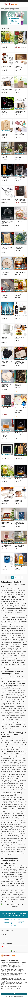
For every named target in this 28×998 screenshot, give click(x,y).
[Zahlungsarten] (14, 923)
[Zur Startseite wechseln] (10, 4)
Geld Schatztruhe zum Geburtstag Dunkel (6, 90)
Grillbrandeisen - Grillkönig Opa (5, 501)
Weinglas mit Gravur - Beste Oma (6, 546)
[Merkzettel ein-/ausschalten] (11, 41)
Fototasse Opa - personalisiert (19, 501)
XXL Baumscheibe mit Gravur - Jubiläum (6, 271)
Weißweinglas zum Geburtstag (6, 156)
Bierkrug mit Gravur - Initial (20, 567)
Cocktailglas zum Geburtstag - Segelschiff (19, 294)
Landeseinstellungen (6, 943)
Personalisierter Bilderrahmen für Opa (6, 523)
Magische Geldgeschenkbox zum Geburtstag (20, 68)
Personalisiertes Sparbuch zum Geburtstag (5, 134)
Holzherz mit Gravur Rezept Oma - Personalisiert (6, 385)
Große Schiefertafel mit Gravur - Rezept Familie (21, 200)
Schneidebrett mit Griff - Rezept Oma (20, 457)
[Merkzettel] (22, 4)
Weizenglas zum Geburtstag (5, 178)
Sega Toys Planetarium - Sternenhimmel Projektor (7, 222)
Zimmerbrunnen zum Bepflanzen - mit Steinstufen (20, 247)
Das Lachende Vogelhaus (18, 45)
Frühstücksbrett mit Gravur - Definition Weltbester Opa (20, 362)
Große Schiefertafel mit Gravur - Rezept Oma (7, 408)
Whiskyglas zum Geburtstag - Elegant (20, 433)
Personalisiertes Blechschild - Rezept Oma (20, 523)
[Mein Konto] (25, 4)
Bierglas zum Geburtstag (4, 45)
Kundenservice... (19, 915)
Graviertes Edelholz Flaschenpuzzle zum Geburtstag (6, 68)
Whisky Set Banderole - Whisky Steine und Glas (20, 271)
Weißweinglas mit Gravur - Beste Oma (19, 546)
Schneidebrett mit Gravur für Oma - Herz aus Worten (6, 247)
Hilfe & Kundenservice (7, 930)
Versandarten (4, 939)
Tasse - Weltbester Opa (7, 567)
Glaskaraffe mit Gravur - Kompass (6, 316)
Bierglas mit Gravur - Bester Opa (6, 479)
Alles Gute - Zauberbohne (18, 90)
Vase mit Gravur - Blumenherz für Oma (20, 156)
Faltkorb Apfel (18, 221)
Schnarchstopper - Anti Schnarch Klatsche (20, 133)
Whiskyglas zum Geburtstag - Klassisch (20, 479)
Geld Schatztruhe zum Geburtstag (20, 112)
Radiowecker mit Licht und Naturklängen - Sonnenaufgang (20, 409)
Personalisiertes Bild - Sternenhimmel (6, 457)
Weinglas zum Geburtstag (4, 112)
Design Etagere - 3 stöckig (19, 338)
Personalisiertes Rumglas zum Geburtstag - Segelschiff (5, 434)
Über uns (3, 934)
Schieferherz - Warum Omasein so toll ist (6, 362)
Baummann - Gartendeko (18, 385)
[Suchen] (19, 4)
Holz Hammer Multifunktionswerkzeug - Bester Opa (7, 294)
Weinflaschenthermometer (21, 315)
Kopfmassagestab (6, 199)
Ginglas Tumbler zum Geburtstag (20, 178)
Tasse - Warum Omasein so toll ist (5, 338)
